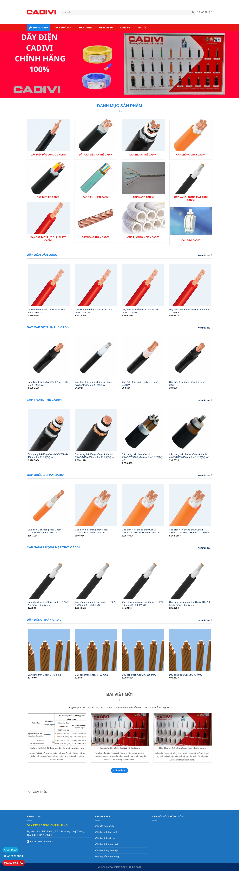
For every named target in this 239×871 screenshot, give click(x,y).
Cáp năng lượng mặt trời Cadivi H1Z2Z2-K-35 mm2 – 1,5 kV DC (143, 603)
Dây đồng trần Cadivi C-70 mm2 (185, 674)
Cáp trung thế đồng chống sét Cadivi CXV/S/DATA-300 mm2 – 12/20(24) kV (94, 455)
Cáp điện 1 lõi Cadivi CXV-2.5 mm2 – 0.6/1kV (141, 383)
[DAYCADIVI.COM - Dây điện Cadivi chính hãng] (41, 12)
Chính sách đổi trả (105, 838)
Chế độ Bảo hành (104, 826)
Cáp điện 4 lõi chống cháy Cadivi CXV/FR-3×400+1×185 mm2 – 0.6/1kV (189, 531)
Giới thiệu (106, 27)
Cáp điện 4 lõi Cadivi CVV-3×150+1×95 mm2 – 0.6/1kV (48, 383)
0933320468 (44, 841)
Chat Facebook (13, 856)
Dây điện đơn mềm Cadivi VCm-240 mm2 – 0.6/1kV (93, 311)
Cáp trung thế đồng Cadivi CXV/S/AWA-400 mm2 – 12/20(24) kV (48, 455)
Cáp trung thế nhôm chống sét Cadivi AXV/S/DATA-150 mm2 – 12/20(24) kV (188, 455)
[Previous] (23, 283)
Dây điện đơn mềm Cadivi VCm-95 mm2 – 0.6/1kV (190, 311)
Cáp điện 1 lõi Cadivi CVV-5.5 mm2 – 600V (188, 383)
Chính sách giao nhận (106, 850)
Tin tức (143, 27)
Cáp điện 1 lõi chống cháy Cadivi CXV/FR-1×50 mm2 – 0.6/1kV (44, 531)
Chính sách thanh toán (107, 844)
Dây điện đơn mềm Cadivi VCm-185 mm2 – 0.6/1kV (46, 311)
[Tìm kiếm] (193, 12)
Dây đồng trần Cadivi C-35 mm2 (44, 674)
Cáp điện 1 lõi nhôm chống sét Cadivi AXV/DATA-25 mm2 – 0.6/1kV (94, 383)
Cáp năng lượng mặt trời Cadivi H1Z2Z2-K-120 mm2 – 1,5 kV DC (190, 603)
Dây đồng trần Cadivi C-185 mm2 (139, 674)
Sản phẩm (62, 27)
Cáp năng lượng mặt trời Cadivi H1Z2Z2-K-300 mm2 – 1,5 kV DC (96, 603)
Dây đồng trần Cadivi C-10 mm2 (91, 674)
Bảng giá (85, 27)
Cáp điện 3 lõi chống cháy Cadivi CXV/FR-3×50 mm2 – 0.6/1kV (91, 531)
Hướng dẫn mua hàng (107, 856)
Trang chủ (40, 27)
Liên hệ (125, 27)
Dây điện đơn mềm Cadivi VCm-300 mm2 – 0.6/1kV (140, 311)
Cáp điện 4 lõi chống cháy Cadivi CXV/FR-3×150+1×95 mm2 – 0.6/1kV (141, 531)
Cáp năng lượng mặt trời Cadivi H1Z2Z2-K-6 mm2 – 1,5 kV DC (49, 603)
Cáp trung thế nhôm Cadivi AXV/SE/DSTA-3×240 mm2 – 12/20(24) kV (142, 457)
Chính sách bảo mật (106, 832)
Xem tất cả (204, 255)
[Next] (216, 283)
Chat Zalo (10, 850)
